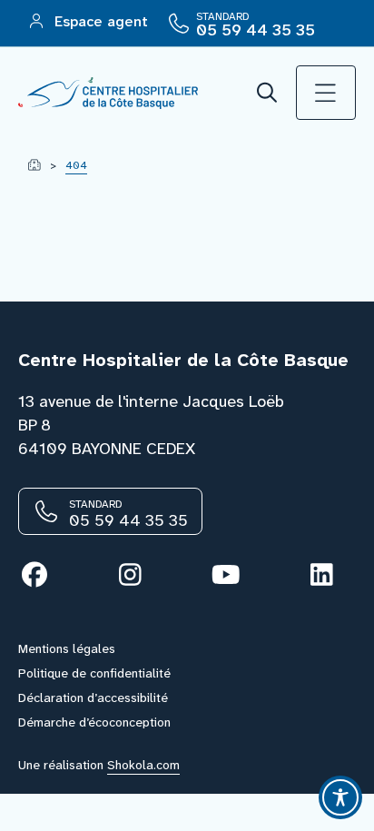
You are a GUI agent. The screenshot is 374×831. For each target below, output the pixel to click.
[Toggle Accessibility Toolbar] (340, 797)
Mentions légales (66, 648)
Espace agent (99, 21)
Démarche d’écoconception (94, 722)
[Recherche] (267, 93)
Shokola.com (143, 765)
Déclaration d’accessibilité (93, 697)
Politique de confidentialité (94, 673)
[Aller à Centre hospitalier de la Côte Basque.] (34, 165)
